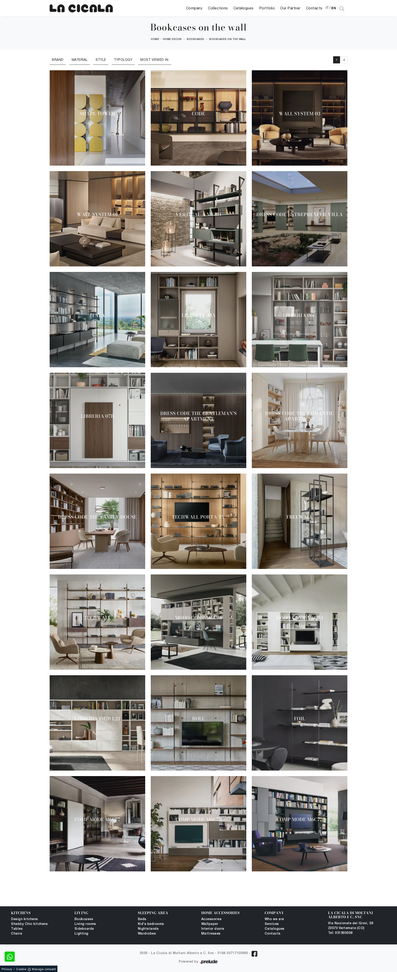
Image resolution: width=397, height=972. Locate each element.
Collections (218, 8)
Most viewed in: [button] (154, 60)
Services (272, 924)
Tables (17, 928)
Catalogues (243, 8)
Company (194, 8)
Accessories (211, 919)
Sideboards (84, 928)
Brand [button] (58, 60)
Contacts (314, 8)
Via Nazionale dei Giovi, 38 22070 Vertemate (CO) (350, 926)
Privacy (7, 969)
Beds (142, 919)
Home (155, 39)
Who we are (274, 919)
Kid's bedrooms (151, 924)
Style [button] (101, 60)
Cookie (21, 969)
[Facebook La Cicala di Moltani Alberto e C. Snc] (254, 954)
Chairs (16, 933)
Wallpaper (209, 924)
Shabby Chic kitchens (29, 924)
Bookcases (195, 39)
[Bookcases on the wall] (81, 8)
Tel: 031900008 (340, 933)
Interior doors (212, 928)
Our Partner (290, 8)
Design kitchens (24, 919)
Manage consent (44, 969)
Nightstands (148, 928)
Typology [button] (123, 60)
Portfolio (267, 8)
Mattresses (211, 933)
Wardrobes (147, 933)
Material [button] (80, 60)
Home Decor (172, 39)
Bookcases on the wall (227, 39)
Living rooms (85, 924)
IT (327, 8)
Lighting (81, 933)
